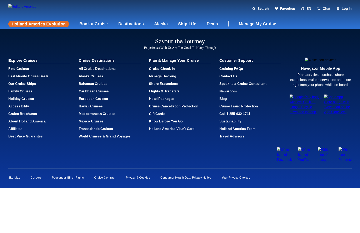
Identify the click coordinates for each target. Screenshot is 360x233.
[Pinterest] (345, 159)
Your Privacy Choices (236, 177)
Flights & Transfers (164, 91)
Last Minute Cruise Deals (28, 76)
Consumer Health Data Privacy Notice (185, 177)
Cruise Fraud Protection (238, 106)
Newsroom (228, 91)
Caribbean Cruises (94, 91)
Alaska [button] (161, 23)
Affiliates (15, 129)
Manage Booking (162, 76)
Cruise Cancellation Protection (173, 106)
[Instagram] (325, 159)
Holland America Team (237, 129)
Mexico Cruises (91, 121)
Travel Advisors (231, 136)
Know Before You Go (166, 121)
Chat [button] (326, 8)
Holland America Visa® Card (172, 129)
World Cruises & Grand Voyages (105, 136)
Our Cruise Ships (22, 84)
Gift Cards (157, 114)
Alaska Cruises (91, 76)
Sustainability (230, 121)
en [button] (308, 8)
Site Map (14, 177)
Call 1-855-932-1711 (234, 114)
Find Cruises (18, 69)
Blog (223, 99)
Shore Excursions (163, 84)
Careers (36, 177)
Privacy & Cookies (138, 177)
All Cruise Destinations (97, 69)
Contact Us (228, 76)
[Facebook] (284, 159)
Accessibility (18, 106)
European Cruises (93, 99)
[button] (37, 9)
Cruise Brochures (22, 114)
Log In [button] (347, 8)
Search (263, 8)
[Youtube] (304, 159)
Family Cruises (20, 91)
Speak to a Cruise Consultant (242, 84)
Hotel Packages (161, 99)
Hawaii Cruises (91, 106)
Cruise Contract (104, 177)
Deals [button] (212, 23)
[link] (285, 8)
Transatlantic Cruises (96, 129)
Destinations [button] (131, 23)
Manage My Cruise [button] (257, 23)
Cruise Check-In (162, 69)
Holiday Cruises (21, 99)
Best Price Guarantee (25, 136)
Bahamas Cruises (93, 84)
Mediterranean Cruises (97, 114)
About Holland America (27, 121)
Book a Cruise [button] (93, 23)
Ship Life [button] (187, 23)
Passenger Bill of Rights (68, 177)
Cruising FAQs (231, 69)
